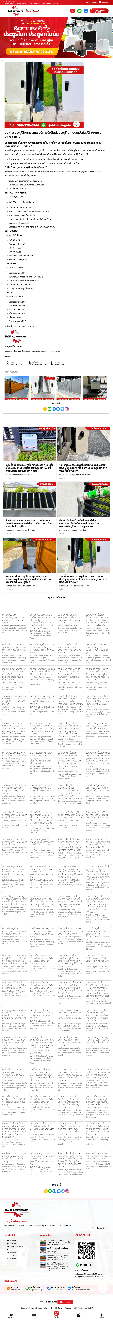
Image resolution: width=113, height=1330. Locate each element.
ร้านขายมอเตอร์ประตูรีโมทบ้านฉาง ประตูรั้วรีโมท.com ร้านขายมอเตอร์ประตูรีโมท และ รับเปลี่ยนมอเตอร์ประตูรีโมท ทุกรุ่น (97, 674)
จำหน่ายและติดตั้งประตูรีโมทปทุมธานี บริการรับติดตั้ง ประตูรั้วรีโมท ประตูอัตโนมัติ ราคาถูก (14, 1157)
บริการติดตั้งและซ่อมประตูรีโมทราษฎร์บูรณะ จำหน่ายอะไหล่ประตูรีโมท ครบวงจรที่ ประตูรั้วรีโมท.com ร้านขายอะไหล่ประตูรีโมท (70, 901)
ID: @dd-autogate (39, 364)
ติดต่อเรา (87, 2)
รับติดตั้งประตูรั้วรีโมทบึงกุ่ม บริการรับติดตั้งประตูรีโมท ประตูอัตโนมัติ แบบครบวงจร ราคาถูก (42, 700)
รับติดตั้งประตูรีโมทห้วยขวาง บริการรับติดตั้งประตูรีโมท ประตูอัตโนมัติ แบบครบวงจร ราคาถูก (42, 648)
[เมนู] (34, 1315)
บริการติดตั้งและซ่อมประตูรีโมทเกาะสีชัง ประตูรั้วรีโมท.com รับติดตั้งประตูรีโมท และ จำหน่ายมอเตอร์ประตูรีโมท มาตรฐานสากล (41, 817)
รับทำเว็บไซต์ (89, 1308)
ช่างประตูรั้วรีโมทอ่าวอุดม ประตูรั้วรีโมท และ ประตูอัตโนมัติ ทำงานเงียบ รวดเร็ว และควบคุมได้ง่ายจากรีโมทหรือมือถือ (70, 1075)
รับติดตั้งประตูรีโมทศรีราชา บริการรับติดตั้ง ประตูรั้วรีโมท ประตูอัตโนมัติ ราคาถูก (14, 931)
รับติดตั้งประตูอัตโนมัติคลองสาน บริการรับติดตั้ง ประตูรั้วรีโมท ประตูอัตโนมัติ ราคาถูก (97, 816)
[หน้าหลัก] (11, 1315)
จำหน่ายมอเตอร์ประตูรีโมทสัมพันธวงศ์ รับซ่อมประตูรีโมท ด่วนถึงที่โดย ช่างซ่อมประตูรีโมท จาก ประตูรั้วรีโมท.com (83, 468)
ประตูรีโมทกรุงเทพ (13, 326)
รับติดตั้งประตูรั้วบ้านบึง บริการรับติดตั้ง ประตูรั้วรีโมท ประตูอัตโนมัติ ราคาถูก (42, 958)
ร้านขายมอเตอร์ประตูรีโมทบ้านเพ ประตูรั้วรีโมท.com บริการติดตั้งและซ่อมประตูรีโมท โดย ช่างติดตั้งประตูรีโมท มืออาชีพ (41, 758)
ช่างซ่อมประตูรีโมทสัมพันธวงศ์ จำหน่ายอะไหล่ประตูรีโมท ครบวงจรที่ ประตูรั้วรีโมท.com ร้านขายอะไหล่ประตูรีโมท (29, 523)
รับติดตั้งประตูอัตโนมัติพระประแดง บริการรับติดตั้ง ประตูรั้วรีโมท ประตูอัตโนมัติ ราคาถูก (14, 1100)
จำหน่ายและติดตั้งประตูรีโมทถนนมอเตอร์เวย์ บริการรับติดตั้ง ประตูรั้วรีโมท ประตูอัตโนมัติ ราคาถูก (58, 1242)
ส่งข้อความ (76, 1287)
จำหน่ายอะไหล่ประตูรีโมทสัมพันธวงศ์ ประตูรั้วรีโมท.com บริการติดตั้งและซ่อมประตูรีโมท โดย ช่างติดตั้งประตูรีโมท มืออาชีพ (14, 728)
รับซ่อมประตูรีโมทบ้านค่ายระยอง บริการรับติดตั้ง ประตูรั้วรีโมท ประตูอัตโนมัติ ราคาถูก (14, 648)
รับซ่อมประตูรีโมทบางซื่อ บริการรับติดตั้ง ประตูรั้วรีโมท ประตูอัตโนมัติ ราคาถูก (14, 985)
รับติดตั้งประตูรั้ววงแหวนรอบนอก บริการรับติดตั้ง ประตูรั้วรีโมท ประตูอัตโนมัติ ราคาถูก (42, 671)
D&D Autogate (60, 364)
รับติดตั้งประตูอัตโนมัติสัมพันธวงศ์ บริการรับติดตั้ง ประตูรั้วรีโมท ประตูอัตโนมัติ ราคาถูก (97, 959)
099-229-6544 (100, 12)
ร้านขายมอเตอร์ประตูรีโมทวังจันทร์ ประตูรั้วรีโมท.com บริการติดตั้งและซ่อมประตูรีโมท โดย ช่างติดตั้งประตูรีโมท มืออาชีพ (14, 674)
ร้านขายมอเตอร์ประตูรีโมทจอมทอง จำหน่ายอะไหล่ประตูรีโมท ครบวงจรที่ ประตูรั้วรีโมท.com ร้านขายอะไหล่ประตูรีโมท (70, 674)
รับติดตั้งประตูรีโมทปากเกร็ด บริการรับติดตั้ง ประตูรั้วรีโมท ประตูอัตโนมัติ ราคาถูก (98, 1156)
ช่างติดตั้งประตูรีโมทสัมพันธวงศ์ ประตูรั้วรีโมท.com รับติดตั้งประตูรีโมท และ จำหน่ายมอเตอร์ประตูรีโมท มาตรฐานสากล (81, 523)
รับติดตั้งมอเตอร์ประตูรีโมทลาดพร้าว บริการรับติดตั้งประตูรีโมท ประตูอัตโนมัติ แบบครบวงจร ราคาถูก (42, 872)
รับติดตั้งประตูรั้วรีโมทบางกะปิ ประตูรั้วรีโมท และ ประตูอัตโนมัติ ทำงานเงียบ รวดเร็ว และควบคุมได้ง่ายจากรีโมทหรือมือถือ (70, 961)
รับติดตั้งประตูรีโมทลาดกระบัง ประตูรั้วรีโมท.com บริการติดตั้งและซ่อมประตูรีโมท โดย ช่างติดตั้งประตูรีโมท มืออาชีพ (69, 790)
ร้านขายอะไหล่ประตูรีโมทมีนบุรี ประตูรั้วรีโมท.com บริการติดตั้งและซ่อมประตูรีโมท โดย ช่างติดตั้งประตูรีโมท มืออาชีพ (69, 1102)
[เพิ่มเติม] (101, 1315)
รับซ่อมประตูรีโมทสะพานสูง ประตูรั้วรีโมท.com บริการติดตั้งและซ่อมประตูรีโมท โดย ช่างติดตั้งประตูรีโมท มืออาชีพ (14, 900)
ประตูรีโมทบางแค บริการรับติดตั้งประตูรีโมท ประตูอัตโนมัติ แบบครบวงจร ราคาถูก (57, 1250)
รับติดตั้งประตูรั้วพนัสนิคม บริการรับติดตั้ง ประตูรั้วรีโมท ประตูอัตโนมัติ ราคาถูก (98, 725)
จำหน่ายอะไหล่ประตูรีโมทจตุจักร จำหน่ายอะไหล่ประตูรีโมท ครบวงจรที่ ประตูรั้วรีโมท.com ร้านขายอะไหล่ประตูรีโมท (69, 1129)
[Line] (49, 409)
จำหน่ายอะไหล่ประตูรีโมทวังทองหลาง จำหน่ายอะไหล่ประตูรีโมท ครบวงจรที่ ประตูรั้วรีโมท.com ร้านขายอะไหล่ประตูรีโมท (42, 728)
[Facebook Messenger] (58, 409)
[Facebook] (54, 409)
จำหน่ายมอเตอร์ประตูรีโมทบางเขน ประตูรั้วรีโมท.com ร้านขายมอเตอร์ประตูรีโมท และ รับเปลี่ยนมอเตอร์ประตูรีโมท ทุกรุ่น (41, 1075)
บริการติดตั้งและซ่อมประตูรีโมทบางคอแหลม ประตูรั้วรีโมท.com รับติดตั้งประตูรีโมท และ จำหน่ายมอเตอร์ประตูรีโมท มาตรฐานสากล (97, 1102)
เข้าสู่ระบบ (94, 2)
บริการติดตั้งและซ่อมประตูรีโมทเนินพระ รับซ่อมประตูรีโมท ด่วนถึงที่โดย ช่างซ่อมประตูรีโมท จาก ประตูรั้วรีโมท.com (97, 701)
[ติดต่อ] (56, 1313)
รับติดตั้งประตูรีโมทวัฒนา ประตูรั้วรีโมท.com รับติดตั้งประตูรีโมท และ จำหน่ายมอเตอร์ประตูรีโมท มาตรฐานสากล (14, 872)
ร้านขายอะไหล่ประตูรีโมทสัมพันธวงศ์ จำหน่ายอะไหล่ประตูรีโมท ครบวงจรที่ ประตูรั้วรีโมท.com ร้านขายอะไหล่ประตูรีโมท (29, 579)
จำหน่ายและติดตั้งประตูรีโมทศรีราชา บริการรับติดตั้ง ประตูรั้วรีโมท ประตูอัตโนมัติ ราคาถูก (14, 700)
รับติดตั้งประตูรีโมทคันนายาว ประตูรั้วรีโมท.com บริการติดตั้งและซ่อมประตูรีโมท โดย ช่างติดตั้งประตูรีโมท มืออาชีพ (70, 700)
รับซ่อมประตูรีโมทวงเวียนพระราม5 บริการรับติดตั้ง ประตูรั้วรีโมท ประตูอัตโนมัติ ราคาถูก (69, 648)
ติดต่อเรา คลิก (100, 10)
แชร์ (79, 1317)
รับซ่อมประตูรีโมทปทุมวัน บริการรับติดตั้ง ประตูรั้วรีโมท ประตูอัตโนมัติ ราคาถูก (14, 814)
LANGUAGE (105, 2)
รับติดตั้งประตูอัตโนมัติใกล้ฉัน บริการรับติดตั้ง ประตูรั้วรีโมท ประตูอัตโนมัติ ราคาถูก (42, 1099)
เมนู (34, 1317)
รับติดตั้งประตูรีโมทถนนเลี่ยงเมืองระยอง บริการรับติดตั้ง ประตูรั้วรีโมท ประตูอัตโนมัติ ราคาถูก (42, 1014)
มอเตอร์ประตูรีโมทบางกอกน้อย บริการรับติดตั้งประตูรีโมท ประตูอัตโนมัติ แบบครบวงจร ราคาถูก (98, 934)
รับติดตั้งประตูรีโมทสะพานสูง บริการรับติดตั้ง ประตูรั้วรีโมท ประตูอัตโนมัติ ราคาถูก (70, 931)
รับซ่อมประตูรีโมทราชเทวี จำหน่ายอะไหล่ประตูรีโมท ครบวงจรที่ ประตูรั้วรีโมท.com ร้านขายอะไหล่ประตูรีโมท (98, 843)
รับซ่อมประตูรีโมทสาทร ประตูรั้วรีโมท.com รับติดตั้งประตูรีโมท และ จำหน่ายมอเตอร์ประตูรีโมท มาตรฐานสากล (98, 1073)
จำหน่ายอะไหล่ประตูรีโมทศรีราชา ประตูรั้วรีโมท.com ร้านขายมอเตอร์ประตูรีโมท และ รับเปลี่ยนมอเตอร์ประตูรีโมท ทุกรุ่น (97, 1129)
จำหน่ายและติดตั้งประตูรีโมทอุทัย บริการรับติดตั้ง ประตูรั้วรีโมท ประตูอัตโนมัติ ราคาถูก (70, 814)
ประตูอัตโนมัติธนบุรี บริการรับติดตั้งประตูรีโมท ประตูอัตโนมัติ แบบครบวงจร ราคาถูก (98, 648)
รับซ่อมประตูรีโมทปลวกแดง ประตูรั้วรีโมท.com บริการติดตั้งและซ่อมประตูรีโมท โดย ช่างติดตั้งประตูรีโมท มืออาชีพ (14, 959)
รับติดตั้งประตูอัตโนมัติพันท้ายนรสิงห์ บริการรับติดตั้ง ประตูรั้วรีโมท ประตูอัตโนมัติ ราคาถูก (97, 1041)
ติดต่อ (56, 1317)
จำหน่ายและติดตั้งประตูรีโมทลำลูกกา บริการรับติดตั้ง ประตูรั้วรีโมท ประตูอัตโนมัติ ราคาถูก (42, 932)
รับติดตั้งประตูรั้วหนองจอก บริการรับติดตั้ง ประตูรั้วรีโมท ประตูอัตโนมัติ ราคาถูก (14, 755)
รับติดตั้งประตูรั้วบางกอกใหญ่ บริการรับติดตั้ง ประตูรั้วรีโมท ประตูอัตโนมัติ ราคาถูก (14, 618)
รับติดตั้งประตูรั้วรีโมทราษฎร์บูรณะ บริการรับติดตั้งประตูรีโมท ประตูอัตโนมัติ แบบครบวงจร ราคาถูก (42, 1159)
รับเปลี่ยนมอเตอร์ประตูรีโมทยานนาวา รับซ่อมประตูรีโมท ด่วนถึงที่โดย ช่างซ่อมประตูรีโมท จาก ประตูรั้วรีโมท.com (83, 579)
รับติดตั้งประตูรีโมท (27, 326)
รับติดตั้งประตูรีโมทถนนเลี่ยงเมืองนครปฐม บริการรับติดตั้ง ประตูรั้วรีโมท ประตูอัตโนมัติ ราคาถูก (57, 1257)
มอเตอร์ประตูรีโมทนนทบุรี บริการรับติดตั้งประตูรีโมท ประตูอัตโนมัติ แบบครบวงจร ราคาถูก (42, 789)
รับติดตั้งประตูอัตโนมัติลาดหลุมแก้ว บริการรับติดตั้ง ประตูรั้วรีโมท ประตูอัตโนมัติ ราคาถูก (42, 843)
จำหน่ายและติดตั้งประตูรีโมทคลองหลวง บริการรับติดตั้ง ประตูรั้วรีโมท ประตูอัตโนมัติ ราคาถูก (14, 1041)
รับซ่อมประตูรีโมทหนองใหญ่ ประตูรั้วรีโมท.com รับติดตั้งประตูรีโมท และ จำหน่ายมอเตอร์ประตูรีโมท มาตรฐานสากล (70, 1015)
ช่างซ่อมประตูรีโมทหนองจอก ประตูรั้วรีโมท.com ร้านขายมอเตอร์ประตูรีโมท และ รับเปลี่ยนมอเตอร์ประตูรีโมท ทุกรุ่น (14, 1015)
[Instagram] (67, 409)
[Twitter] (62, 409)
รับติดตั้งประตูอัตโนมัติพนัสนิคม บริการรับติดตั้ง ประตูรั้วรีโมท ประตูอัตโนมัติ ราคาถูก (69, 618)
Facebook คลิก (59, 362)
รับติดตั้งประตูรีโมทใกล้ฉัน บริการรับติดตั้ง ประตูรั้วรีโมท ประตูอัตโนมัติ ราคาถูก (14, 842)
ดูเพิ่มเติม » (9, 478)
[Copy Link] (45, 409)
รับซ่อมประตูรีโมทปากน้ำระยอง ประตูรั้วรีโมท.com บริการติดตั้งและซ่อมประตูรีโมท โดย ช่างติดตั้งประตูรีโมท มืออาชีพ (13, 1075)
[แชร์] (79, 1315)
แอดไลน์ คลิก (36, 362)
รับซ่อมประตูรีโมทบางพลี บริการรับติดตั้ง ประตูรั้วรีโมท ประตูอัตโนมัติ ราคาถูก (42, 985)
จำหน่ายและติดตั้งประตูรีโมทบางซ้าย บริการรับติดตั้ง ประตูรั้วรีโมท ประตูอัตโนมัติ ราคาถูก (14, 789)
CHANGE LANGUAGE (50, 1302)
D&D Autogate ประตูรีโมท (82, 1290)
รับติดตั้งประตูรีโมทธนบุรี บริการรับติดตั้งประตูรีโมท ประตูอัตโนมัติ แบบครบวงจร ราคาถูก (42, 1127)
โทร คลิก (12, 362)
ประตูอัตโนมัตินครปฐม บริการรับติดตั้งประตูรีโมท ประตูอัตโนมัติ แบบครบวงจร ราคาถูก (98, 789)
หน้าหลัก (11, 1317)
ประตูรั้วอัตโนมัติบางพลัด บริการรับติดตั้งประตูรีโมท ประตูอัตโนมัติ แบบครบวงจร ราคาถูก (70, 1041)
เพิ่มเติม (101, 1317)
